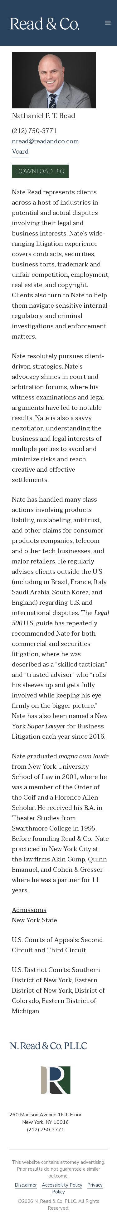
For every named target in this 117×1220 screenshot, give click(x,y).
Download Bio (40, 171)
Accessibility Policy (62, 1185)
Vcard (20, 151)
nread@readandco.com (45, 141)
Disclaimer (26, 1185)
